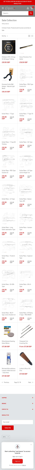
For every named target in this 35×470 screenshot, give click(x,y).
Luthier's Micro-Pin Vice (24, 369)
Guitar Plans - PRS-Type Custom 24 (26, 85)
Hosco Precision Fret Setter (25, 58)
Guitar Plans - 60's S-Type (25, 285)
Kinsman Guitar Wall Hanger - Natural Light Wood (8, 86)
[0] (31, 8)
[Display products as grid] (29, 36)
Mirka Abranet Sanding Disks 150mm (8, 342)
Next (29, 382)
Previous (6, 382)
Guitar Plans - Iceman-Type (25, 228)
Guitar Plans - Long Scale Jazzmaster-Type (8, 228)
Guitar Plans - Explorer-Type (26, 257)
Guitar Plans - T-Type (8, 113)
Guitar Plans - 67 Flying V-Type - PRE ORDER (26, 314)
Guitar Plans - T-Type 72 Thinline (26, 115)
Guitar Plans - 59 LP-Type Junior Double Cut (8, 314)
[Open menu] (3, 8)
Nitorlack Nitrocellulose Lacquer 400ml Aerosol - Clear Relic (8, 370)
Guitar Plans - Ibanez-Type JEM (25, 200)
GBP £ (4, 436)
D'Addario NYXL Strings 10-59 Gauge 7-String (8, 58)
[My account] (28, 8)
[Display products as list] (32, 36)
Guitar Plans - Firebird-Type (8, 257)
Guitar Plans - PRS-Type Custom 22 (9, 171)
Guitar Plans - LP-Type (8, 199)
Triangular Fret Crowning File (23, 342)
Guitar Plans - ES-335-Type (8, 285)
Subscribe (8, 428)
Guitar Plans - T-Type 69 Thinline (8, 143)
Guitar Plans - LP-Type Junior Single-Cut (25, 171)
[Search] (30, 13)
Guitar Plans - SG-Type (25, 142)
